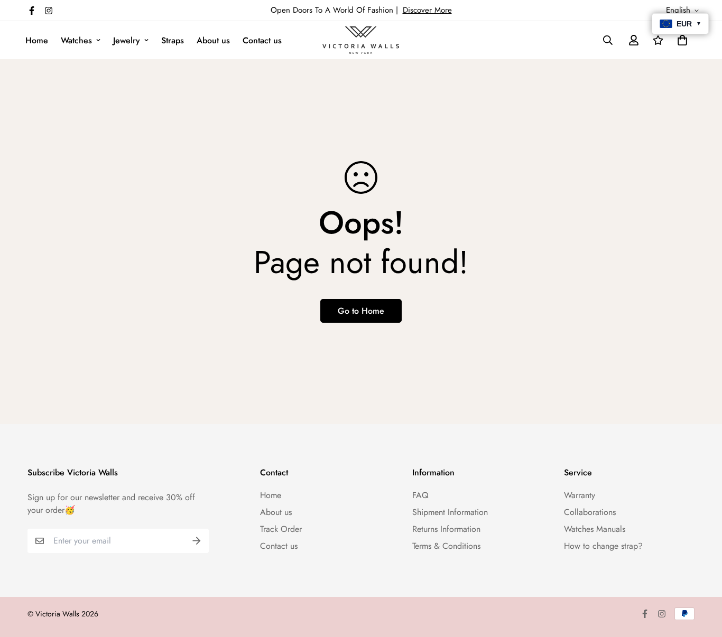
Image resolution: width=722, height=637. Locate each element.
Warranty (579, 495)
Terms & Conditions (446, 546)
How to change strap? (603, 546)
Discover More (427, 10)
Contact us (262, 40)
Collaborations (590, 512)
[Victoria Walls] (360, 40)
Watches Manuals (594, 529)
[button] (680, 40)
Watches (76, 40)
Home (36, 40)
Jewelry (126, 40)
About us (213, 40)
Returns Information (446, 529)
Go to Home (361, 311)
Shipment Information (450, 512)
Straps (172, 40)
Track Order (281, 529)
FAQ (420, 495)
